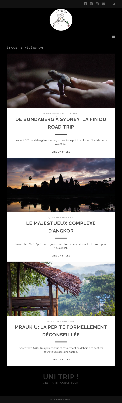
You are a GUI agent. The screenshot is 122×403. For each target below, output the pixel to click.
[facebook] (85, 4)
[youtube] (91, 4)
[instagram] (97, 4)
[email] (103, 4)
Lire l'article (61, 152)
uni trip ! (61, 377)
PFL (72, 217)
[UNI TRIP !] (61, 19)
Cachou (73, 113)
